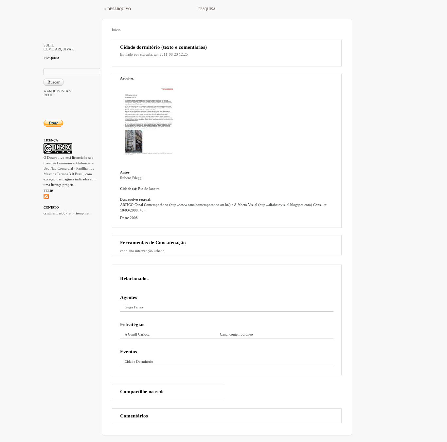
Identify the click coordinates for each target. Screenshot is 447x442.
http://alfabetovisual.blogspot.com (285, 205)
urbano (159, 251)
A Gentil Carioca (137, 334)
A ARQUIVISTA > (57, 91)
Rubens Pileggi (131, 178)
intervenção (144, 251)
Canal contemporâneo (236, 334)
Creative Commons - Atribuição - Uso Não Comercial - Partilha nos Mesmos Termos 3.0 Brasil (69, 168)
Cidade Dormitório (139, 361)
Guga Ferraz (134, 307)
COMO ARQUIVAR (59, 49)
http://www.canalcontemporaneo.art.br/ (199, 205)
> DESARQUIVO (117, 9)
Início (116, 30)
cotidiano (127, 251)
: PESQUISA (206, 9)
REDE (48, 95)
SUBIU (49, 45)
